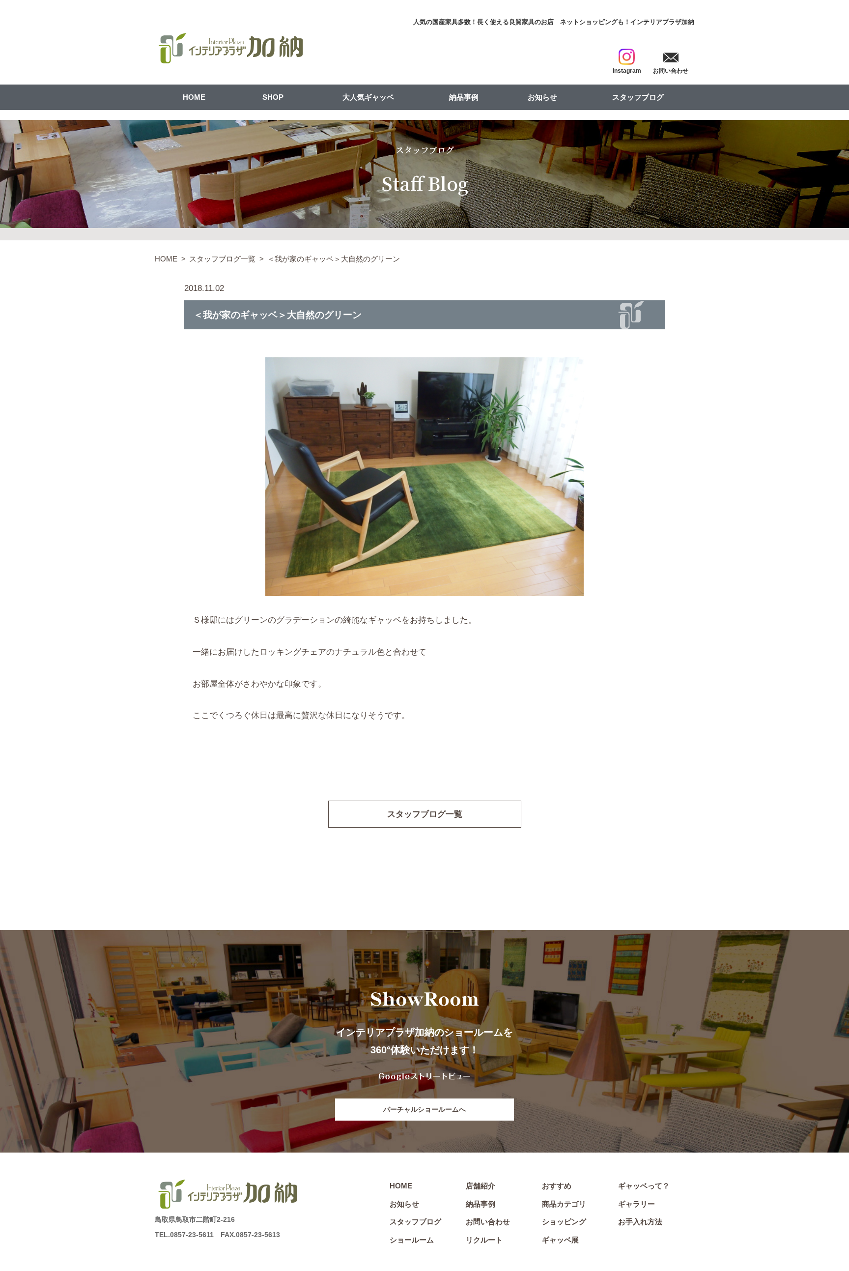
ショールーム (412, 1240)
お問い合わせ (488, 1221)
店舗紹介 (480, 1186)
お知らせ (542, 97)
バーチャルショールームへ (424, 1109)
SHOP (272, 97)
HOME (194, 97)
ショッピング (564, 1221)
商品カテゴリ (564, 1204)
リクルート (484, 1240)
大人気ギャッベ (368, 97)
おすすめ (556, 1186)
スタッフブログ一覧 (222, 259)
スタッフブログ (638, 97)
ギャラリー (636, 1204)
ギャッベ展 (560, 1240)
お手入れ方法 (640, 1221)
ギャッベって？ (644, 1186)
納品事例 (464, 97)
